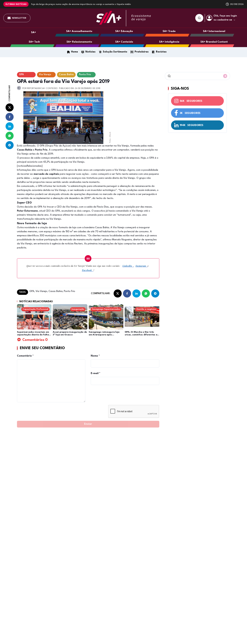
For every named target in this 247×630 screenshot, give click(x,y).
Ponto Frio (69, 291)
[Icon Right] (225, 76)
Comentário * (25, 356)
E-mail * (95, 373)
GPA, (32, 291)
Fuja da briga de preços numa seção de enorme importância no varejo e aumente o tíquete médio (81, 4)
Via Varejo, (41, 291)
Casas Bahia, (55, 291)
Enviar (88, 424)
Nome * (95, 356)
